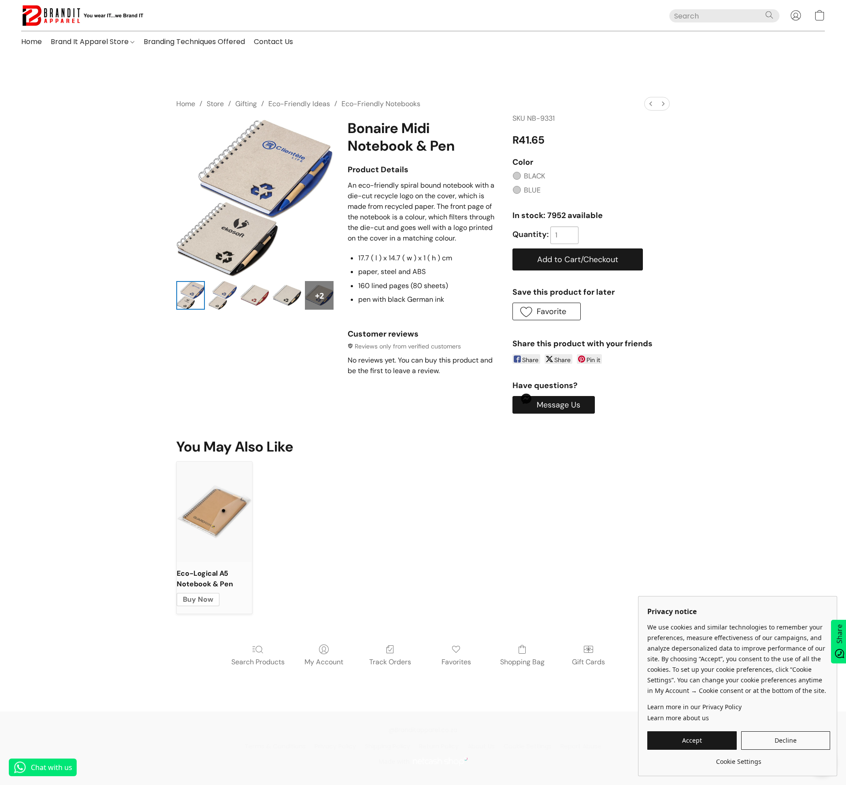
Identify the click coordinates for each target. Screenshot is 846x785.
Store (215, 103)
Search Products (258, 662)
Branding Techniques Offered (194, 42)
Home (31, 42)
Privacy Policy (335, 746)
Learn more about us (678, 718)
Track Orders (390, 662)
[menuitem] (651, 103)
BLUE (532, 190)
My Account (323, 662)
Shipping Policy (387, 746)
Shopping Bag (522, 662)
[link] (738, 758)
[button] (82, 15)
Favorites (456, 662)
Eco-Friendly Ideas (299, 103)
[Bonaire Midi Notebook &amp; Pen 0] (190, 295)
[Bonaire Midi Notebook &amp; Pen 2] (255, 295)
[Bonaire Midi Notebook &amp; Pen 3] (287, 295)
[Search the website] (769, 15)
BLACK (534, 176)
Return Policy (439, 746)
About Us (481, 746)
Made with (394, 761)
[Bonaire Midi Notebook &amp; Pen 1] (222, 295)
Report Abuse (580, 746)
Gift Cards (588, 662)
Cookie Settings (528, 746)
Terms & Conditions (275, 746)
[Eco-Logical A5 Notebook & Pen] (214, 512)
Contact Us (273, 42)
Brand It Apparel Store (90, 42)
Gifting (246, 103)
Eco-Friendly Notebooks (380, 103)
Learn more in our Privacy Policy (694, 707)
